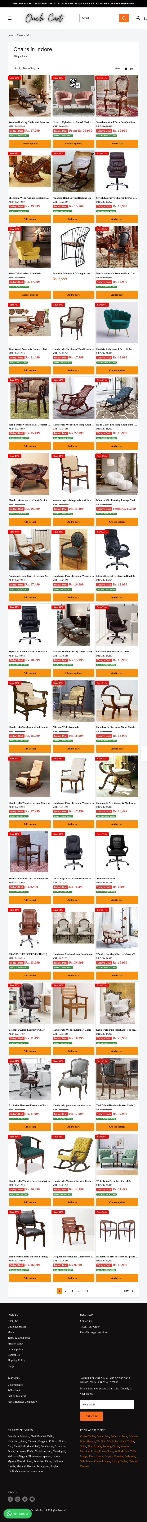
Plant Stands (94, 1446)
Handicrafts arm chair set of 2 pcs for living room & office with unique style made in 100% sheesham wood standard (117, 1256)
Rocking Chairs (111, 1446)
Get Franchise (15, 1384)
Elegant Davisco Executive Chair (27, 1029)
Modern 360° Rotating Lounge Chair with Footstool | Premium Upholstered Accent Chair (117, 500)
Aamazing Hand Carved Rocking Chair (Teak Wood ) (30, 575)
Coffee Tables (87, 1436)
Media (11, 1332)
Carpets (109, 1456)
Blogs (11, 1366)
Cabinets (133, 1436)
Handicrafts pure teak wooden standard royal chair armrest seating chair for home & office (74, 1105)
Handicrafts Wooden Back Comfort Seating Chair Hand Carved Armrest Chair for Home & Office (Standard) (30, 424)
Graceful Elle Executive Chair (112, 651)
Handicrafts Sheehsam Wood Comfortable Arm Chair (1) (117, 727)
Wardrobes (113, 1441)
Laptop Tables (119, 1461)
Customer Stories (17, 1326)
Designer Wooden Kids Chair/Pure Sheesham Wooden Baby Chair (74, 1256)
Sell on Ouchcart (17, 1396)
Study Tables (127, 1441)
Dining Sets (103, 1436)
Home (10, 35)
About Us (13, 1321)
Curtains (118, 1456)
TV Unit (101, 1441)
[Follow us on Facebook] (10, 1499)
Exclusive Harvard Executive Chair (28, 1105)
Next (126, 1290)
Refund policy (15, 1349)
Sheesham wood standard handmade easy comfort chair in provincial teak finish (30, 878)
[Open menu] (9, 18)
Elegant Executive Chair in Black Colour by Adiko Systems (117, 575)
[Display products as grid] (125, 68)
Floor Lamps (96, 1456)
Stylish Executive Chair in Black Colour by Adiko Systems (30, 651)
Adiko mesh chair (105, 878)
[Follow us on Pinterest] (25, 1499)
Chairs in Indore (24, 35)
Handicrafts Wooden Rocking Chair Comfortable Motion (74, 424)
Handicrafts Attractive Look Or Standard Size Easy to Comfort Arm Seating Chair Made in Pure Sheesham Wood (30, 500)
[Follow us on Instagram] (17, 1499)
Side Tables (86, 1461)
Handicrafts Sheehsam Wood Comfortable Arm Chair (74, 349)
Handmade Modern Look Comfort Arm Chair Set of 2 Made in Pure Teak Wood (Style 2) (74, 954)
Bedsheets (130, 1456)
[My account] (138, 18)
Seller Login (14, 1390)
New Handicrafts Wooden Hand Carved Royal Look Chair (117, 273)
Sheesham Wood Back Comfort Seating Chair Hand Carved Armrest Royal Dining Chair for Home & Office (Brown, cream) (117, 122)
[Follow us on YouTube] (32, 1499)
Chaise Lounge (102, 1461)
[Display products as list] (131, 68)
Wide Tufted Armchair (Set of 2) (113, 1181)
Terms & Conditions (19, 1337)
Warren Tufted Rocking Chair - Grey (72, 651)
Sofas (83, 1446)
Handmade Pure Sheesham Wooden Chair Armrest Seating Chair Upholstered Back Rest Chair (74, 802)
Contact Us (14, 1354)
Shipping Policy (16, 1360)
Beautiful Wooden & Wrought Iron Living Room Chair (74, 273)
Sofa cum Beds (119, 1436)
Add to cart (117, 143)
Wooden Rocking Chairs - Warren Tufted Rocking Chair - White (117, 954)
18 (86, 1290)
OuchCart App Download (94, 1332)
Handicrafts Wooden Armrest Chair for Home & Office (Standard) (74, 1029)
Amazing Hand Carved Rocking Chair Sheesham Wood (74, 197)
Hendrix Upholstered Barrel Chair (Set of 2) (74, 122)
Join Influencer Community (23, 1401)
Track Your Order (90, 1326)
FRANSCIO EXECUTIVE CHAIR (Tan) (30, 954)
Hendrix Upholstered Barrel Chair (115, 349)
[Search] (124, 18)
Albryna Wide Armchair (66, 727)
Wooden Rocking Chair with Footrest (29, 122)
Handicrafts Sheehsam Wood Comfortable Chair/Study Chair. (30, 727)
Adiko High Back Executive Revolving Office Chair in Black (74, 878)
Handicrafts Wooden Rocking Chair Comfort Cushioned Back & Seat (30, 802)
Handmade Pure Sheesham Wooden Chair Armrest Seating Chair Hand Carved (74, 575)
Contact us (85, 1321)
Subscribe (91, 1416)
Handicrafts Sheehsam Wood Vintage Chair (30, 1256)
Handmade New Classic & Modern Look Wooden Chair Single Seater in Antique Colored (117, 802)
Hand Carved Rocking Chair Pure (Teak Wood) (117, 424)
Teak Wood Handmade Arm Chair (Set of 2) (117, 1105)
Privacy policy (15, 1343)
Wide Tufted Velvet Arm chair (25, 273)
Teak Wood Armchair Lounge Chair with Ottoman (30, 349)
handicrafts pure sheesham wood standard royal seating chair (117, 1029)
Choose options (30, 143)
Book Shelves (87, 1441)
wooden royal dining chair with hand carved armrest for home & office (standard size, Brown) (74, 500)
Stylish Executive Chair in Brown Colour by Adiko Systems (117, 197)
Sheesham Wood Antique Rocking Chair (30, 197)
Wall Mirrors (122, 1451)
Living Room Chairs (102, 1451)
